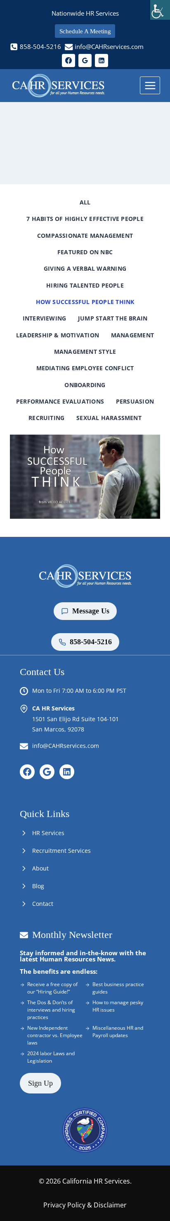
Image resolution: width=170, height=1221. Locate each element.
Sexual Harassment (109, 418)
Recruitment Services (61, 850)
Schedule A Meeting (85, 31)
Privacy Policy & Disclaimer (85, 1204)
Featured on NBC (85, 252)
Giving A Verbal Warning (85, 268)
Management (132, 335)
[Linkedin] (101, 60)
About (40, 868)
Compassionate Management (85, 235)
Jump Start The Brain (112, 318)
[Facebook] (68, 60)
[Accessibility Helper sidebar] (160, 10)
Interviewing (44, 318)
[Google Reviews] (85, 60)
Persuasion (135, 401)
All (85, 202)
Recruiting (46, 418)
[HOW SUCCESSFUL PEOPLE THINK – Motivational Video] (85, 476)
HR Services (48, 833)
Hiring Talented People (85, 285)
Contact (42, 904)
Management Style (85, 351)
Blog (38, 886)
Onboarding (84, 385)
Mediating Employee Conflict (85, 368)
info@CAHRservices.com (65, 746)
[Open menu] (150, 85)
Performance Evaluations (60, 401)
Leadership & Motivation (57, 335)
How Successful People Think (85, 302)
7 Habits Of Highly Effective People (85, 219)
